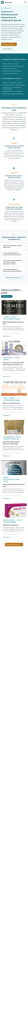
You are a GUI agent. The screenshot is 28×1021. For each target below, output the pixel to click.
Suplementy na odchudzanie (11, 438)
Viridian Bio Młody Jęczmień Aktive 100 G (14, 485)
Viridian (6, 481)
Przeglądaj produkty (8, 44)
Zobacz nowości (5, 296)
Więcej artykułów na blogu (13, 277)
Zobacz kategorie (7, 48)
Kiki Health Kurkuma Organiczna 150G (13, 323)
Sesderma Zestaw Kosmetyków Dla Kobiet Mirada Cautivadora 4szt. (13, 363)
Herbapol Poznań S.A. (9, 520)
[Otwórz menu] (25, 2)
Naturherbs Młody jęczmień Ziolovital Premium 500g (11, 443)
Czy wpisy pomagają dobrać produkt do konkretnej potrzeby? (12, 253)
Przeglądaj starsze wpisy (13, 544)
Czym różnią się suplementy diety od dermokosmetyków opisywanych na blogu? (12, 262)
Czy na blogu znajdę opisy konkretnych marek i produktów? (12, 270)
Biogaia (6, 398)
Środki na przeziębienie (10, 522)
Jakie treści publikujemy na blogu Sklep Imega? (12, 246)
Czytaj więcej (6, 336)
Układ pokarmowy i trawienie (12, 319)
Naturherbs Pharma (9, 436)
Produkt (13, 317)
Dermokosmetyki (8, 357)
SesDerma (6, 359)
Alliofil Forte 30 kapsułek (10, 525)
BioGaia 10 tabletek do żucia (11, 403)
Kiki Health (7, 317)
